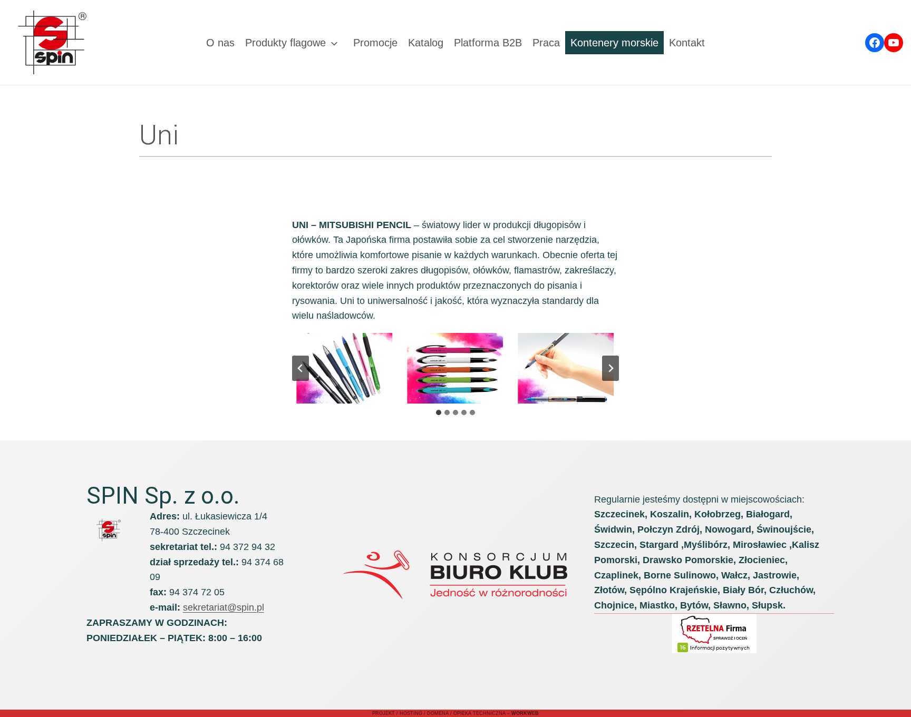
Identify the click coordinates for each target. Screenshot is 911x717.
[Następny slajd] (610, 368)
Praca (546, 42)
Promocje (375, 42)
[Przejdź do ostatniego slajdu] (300, 368)
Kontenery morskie (614, 42)
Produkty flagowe (285, 42)
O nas (220, 42)
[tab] (438, 412)
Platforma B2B (488, 42)
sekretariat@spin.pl (223, 607)
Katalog (425, 42)
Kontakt (687, 42)
